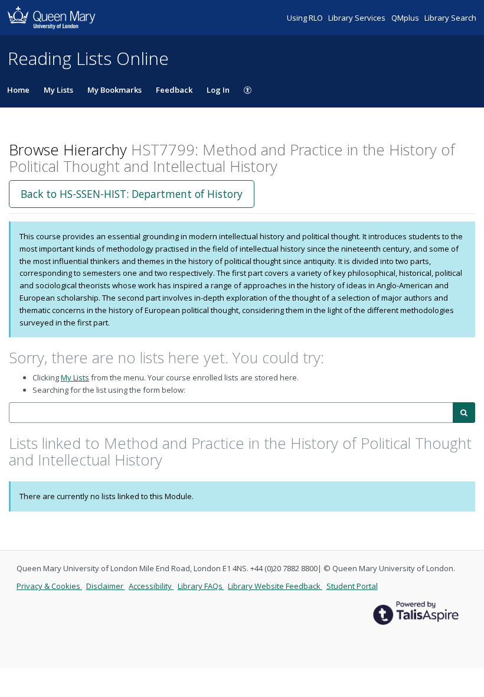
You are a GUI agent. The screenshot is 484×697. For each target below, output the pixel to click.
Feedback (174, 89)
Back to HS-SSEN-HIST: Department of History (132, 194)
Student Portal (352, 586)
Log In (218, 89)
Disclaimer (105, 586)
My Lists (58, 89)
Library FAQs (201, 586)
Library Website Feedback (275, 586)
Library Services (357, 17)
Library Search (450, 17)
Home (18, 89)
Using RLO (306, 17)
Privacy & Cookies (49, 586)
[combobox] (231, 412)
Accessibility (151, 586)
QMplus (406, 17)
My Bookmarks (114, 89)
